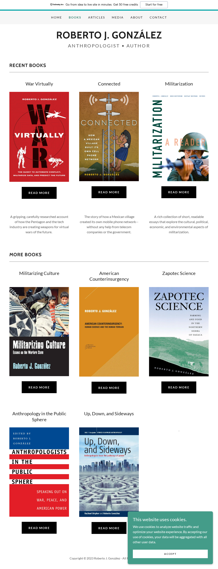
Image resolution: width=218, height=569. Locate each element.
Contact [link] (158, 17)
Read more (39, 528)
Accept (170, 553)
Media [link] (118, 17)
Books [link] (75, 17)
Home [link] (56, 17)
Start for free (153, 4)
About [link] (137, 17)
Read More (178, 192)
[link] (109, 37)
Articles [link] (96, 17)
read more (39, 193)
